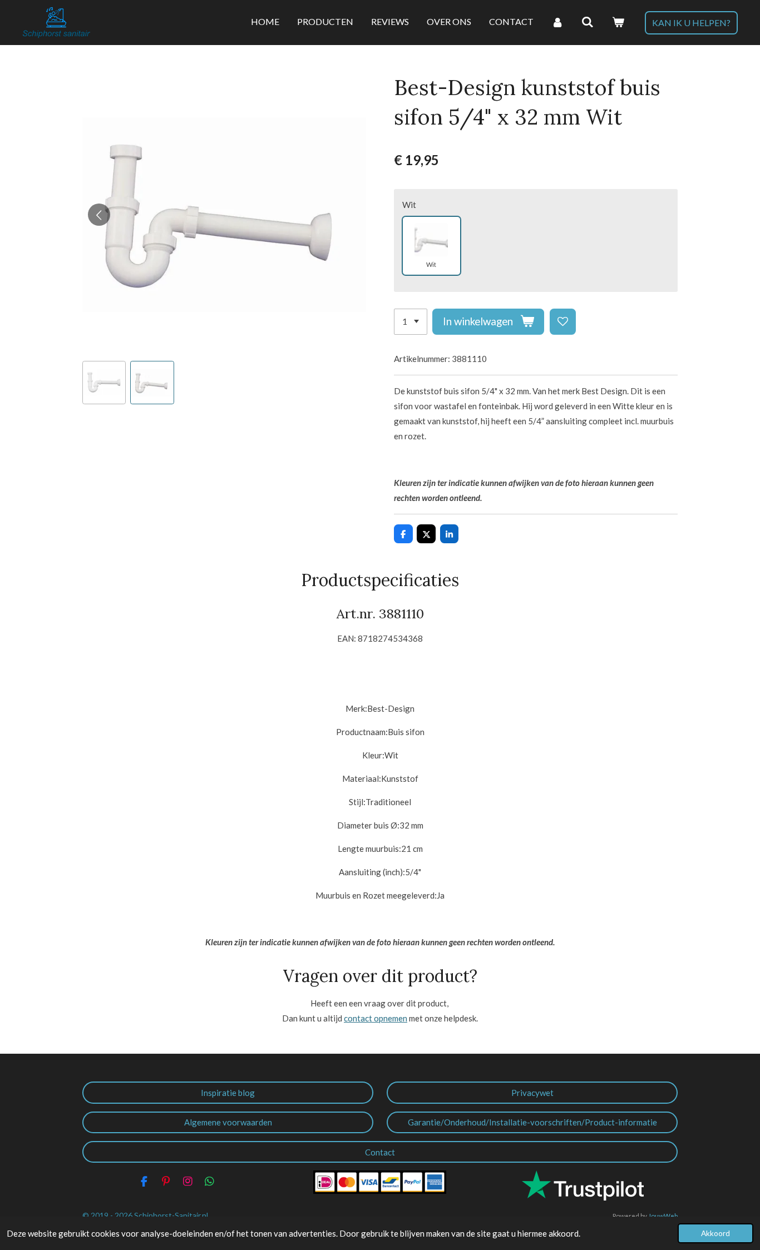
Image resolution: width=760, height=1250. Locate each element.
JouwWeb (663, 1215)
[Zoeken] (587, 22)
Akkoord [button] (715, 1233)
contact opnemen (375, 1018)
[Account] (557, 22)
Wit (409, 205)
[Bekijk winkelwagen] (618, 22)
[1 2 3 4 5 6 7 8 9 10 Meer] (410, 322)
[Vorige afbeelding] (99, 215)
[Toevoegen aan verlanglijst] (563, 322)
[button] (104, 382)
